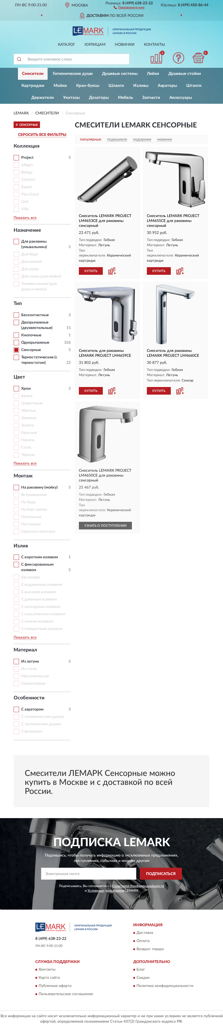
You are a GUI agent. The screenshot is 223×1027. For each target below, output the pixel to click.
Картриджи (32, 86)
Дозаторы (99, 98)
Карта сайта (49, 978)
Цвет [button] (19, 377)
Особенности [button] (29, 698)
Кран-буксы (87, 86)
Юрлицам (95, 45)
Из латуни (30, 661)
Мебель (125, 98)
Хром (26, 389)
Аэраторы (167, 86)
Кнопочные (31, 335)
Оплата (143, 941)
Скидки (143, 978)
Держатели (42, 98)
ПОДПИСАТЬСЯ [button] (161, 874)
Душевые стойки (184, 74)
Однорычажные (35, 343)
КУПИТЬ (90, 271)
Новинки (125, 45)
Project (27, 158)
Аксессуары (180, 98)
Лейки (153, 74)
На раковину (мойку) (39, 487)
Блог (141, 970)
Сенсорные (31, 350)
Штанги (194, 86)
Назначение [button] (27, 230)
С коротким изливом (39, 557)
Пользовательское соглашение (66, 994)
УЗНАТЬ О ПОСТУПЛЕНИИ (105, 525)
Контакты (154, 45)
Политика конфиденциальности (165, 986)
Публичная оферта (55, 986)
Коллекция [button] (26, 146)
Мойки (60, 86)
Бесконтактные (35, 315)
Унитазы (71, 98)
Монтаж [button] (23, 476)
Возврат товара (150, 949)
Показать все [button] (25, 218)
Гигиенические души (73, 74)
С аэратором (32, 709)
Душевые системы (120, 74)
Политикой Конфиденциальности (138, 886)
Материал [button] (25, 650)
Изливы (140, 86)
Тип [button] (18, 303)
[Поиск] (19, 59)
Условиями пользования (106, 890)
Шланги (116, 86)
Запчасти (151, 98)
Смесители (33, 74)
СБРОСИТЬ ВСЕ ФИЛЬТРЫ (42, 135)
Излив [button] (21, 546)
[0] (199, 57)
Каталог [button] (66, 45)
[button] (129, 7)
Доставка (145, 933)
